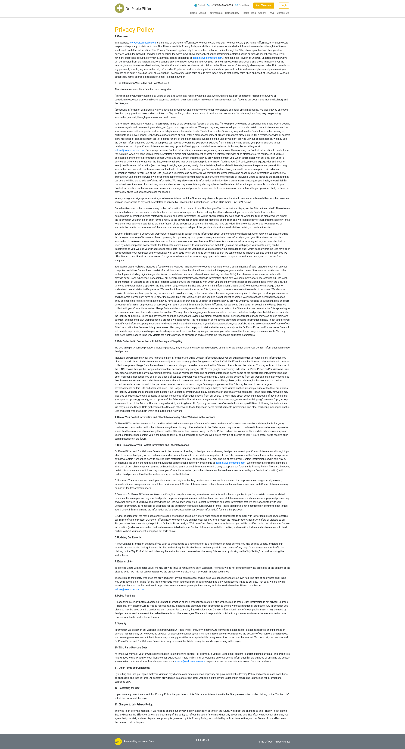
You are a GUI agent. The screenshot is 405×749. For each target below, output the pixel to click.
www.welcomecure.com (143, 42)
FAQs (271, 12)
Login (284, 5)
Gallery (262, 12)
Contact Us (283, 12)
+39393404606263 (222, 5)
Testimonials (215, 12)
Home (193, 12)
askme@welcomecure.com (207, 57)
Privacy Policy (282, 741)
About (202, 12)
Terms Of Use (265, 741)
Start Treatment (263, 5)
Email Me (243, 5)
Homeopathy (232, 12)
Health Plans (249, 12)
